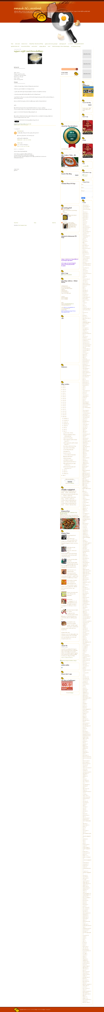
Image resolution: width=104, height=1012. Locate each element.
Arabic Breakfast (85, 225)
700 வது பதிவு (85, 216)
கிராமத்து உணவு (85, 551)
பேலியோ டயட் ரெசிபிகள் (87, 857)
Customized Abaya (86, 279)
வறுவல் (84, 957)
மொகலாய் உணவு (85, 929)
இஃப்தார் (84, 464)
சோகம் (84, 668)
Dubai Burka (85, 290)
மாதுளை (84, 892)
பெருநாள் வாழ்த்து (85, 847)
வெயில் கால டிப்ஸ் (85, 974)
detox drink (84, 281)
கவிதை (84, 540)
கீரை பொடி (84, 556)
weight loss (84, 418)
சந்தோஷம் (84, 612)
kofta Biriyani (85, 340)
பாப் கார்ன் (84, 794)
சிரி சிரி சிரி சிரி (69, 599)
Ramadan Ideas (85, 382)
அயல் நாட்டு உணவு (86, 434)
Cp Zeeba (84, 276)
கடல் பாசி (84, 526)
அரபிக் (84, 436)
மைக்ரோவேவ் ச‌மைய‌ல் (86, 928)
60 (64, 684)
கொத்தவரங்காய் (85, 601)
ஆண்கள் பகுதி (85, 457)
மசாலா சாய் (84, 875)
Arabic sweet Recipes (86, 231)
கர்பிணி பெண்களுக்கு (24, 124)
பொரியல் (84, 866)
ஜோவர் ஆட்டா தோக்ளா (86, 984)
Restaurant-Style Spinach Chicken (72, 216)
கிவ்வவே (84, 554)
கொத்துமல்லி (85, 602)
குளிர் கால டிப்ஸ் (85, 579)
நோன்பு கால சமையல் (86, 756)
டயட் (83, 671)
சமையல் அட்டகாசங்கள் (27, 8)
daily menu (84, 280)
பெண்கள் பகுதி (85, 844)
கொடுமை (84, 598)
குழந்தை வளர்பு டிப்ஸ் (86, 573)
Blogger (72, 692)
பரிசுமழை (84, 778)
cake (83, 255)
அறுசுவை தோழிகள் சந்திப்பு (86, 451)
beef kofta (84, 244)
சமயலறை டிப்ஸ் (85, 615)
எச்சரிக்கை (84, 510)
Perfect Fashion (85, 376)
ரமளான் (84, 938)
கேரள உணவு (85, 591)
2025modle (84, 212)
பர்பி (83, 783)
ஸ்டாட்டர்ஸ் (84, 986)
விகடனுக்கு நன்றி (85, 961)
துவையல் (84, 716)
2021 (63, 394)
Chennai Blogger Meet (86, 263)
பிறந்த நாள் (84, 823)
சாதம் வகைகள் (85, 630)
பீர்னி (83, 829)
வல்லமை (84, 956)
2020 (63, 396)
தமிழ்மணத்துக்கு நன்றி (86, 697)
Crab (83, 277)
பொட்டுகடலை (85, 865)
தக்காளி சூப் (85, 689)
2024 (63, 389)
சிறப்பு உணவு (85, 640)
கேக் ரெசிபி (84, 587)
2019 (63, 398)
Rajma (84, 379)
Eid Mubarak (85, 295)
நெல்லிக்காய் (85, 748)
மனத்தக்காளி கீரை (86, 887)
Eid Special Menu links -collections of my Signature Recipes (68, 513)
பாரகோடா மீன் (85, 795)
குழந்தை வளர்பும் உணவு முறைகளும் (51, 43)
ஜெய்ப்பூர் (84, 982)
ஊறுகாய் (84, 509)
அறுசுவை (84, 449)
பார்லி (83, 805)
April (64, 469)
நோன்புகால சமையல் (86, 763)
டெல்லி (84, 685)
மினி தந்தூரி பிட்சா (66, 451)
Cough (84, 274)
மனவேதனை (85, 889)
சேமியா (84, 661)
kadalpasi (84, 330)
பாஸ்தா (84, 809)
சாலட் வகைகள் (85, 633)
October (65, 422)
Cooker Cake (85, 272)
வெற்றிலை (84, 975)
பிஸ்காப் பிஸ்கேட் (85, 825)
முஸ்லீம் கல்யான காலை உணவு (86, 922)
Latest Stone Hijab (86, 350)
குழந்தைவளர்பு (85, 575)
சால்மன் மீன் (85, 635)
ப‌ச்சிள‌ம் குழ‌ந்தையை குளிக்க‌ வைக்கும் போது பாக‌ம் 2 (70, 440)
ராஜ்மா (84, 940)
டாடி (83, 674)
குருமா (84, 568)
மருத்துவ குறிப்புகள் (42, 46)
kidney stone (85, 336)
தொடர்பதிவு (85, 724)
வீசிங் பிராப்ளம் (85, 968)
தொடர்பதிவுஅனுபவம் (86, 725)
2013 (63, 409)
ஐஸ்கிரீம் (84, 520)
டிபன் (83, 675)
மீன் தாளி (84, 903)
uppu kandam (85, 414)
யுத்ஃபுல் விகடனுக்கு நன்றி (87, 932)
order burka (84, 369)
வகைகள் (84, 952)
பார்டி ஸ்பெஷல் (85, 802)
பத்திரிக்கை (85, 776)
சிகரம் (84, 636)
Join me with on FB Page (25, 46)
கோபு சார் (84, 605)
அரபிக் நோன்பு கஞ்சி (86, 441)
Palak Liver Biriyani (86, 372)
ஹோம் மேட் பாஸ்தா (86, 1002)
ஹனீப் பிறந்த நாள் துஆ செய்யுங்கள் (71, 548)
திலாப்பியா (84, 706)
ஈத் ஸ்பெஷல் (85, 494)
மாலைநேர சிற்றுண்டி (86, 894)
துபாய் (84, 714)
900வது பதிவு (85, 218)
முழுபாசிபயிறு (85, 918)
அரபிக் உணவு (85, 438)
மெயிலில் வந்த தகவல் (86, 925)
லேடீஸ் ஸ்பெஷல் (85, 949)
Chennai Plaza (85, 267)
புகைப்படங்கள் (85, 830)
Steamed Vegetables (86, 404)
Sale (83, 389)
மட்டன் (84, 879)
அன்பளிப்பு (84, 454)
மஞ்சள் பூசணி (85, 878)
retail (83, 386)
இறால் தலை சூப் (85, 482)
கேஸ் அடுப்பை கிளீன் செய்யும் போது (69, 446)
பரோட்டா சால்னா (85, 781)
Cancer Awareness (85, 256)
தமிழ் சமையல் (85, 696)
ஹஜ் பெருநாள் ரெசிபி (86, 993)
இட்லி (83, 468)
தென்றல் (84, 717)
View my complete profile (67, 657)
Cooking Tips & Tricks (86, 273)
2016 (63, 404)
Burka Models (85, 252)
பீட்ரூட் (84, 827)
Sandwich (84, 392)
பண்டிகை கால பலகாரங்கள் (85, 770)
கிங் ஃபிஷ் (84, 548)
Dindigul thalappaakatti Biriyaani (86, 285)
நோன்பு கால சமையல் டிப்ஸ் (87, 758)
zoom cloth (84, 425)
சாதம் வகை (84, 629)
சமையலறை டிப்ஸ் (85, 618)
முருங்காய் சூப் (85, 917)
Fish (83, 301)
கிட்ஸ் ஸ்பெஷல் (85, 549)
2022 (63, 393)
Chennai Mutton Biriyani (87, 265)
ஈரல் (83, 496)
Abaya (84, 220)
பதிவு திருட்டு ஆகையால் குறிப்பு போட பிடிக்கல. (72, 610)
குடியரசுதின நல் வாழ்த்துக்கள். (85, 564)
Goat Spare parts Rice (86, 308)
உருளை (84, 506)
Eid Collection (85, 294)
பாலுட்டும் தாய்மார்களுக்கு (67, 437)
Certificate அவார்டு (86, 258)
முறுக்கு (84, 919)
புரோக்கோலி (85, 838)
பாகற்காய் (84, 790)
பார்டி (83, 799)
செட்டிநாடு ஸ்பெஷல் (86, 656)
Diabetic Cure (85, 283)
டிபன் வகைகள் (85, 678)
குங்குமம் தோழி (85, 562)
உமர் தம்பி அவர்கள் (86, 505)
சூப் (83, 653)
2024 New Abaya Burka (86, 209)
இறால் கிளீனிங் (85, 480)
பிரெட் (83, 816)
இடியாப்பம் (84, 467)
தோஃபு (84, 730)
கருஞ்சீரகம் (84, 533)
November (65, 420)
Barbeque (84, 239)
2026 (63, 385)
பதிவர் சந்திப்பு (85, 773)
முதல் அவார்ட (85, 911)
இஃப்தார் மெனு (85, 466)
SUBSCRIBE (64, 73)
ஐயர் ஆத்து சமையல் (86, 519)
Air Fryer (84, 223)
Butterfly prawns (85, 253)
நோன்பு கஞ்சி (85, 755)
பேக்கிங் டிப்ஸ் (85, 851)
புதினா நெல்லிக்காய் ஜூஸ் (87, 833)
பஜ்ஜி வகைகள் (85, 788)
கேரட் (83, 590)
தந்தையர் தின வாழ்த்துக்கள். (85, 691)
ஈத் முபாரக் (84, 492)
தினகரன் (84, 707)
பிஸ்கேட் (84, 826)
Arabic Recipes (85, 228)
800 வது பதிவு (85, 217)
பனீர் (83, 787)
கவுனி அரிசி (85, 541)
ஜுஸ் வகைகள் (85, 979)
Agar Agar (84, 221)
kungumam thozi (85, 341)
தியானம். (84, 704)
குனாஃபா (84, 580)
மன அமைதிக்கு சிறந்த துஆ (68, 449)
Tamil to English (85, 410)
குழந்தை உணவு (85, 569)
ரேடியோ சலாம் (85, 946)
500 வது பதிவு (85, 213)
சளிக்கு (84, 625)
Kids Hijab (84, 337)
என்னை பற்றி (17, 43)
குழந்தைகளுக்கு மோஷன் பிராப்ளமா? (69, 461)
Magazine (84, 354)
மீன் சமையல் (85, 900)
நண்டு (84, 742)
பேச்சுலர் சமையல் (85, 852)
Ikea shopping (85, 327)
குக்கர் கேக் (85, 561)
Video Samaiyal (85, 417)
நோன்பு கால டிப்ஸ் (85, 760)
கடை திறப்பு (84, 528)
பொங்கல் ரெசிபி (85, 862)
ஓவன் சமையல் (85, 523)
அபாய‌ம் (84, 432)
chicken (84, 269)
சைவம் (49, 46)
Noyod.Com (40, 1009)
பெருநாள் (84, 845)
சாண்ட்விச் (84, 628)
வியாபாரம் (84, 964)
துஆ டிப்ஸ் (84, 710)
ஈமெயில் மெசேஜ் (85, 495)
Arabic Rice (84, 230)
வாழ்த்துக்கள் (85, 960)
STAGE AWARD (85, 403)
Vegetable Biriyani (86, 415)
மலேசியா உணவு (85, 886)
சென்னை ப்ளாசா (24, 43)
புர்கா (83, 840)
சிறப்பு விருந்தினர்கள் (86, 642)
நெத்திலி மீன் (85, 746)
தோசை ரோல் (85, 731)
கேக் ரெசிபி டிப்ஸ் (85, 589)
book (83, 249)
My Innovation (85, 362)
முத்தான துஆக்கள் (66, 209)
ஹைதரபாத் (84, 1000)
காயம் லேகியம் (85, 544)
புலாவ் (83, 841)
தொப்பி (84, 727)
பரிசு (83, 777)
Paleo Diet (84, 373)
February (65, 473)
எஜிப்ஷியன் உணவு (85, 516)
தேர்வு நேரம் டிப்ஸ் (85, 720)
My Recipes (84, 364)
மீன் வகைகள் (85, 904)
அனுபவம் (84, 453)
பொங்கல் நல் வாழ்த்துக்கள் (87, 859)
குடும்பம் (84, 566)
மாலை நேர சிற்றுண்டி (86, 893)
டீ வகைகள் (84, 681)
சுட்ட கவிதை (85, 646)
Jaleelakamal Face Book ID (79, 43)
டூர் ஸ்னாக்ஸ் (85, 682)
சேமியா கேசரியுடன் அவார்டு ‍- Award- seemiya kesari (72, 581)
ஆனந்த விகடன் (85, 463)
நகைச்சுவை (84, 741)
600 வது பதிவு (85, 214)
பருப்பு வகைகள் (85, 780)
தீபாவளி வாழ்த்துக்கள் (86, 709)
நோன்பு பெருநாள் (85, 762)
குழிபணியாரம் (85, 577)
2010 (63, 414)
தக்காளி (84, 688)
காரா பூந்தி (84, 545)
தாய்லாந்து (84, 703)
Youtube (84, 422)
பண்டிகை (84, 766)
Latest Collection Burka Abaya (86, 346)
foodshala (84, 302)
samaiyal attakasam (86, 390)
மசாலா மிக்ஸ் (85, 876)
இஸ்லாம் (84, 491)
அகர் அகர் (84, 427)
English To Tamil (85, 299)
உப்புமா (84, 503)
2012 (63, 411)
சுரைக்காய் (84, 649)
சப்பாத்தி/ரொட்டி (85, 614)
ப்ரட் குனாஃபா (85, 871)
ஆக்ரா (84, 456)
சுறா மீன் (84, 651)
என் (83, 512)
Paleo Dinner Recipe (86, 375)
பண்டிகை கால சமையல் (86, 767)
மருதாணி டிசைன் (85, 880)
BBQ (83, 242)
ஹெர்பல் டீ (84, 996)
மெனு (83, 926)
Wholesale (84, 420)
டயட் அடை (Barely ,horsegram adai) (69, 454)
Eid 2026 (84, 292)
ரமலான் (84, 936)
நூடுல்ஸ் (84, 745)
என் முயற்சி (84, 515)
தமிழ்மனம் (84, 699)
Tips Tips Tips (85, 411)
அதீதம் (84, 429)
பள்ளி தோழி (85, 785)
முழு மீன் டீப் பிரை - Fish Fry (68, 432)
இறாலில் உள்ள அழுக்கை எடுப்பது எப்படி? (86, 476)
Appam (84, 224)
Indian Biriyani (85, 329)
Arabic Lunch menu (86, 227)
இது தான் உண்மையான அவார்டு (86, 471)
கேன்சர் (84, 595)
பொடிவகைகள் (85, 864)
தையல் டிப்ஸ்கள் (34, 46)
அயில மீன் (84, 435)
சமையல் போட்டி (85, 622)
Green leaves (85, 312)
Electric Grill (85, 298)
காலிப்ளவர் (84, 547)
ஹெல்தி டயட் (85, 998)
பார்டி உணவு (84, 801)
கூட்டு (83, 583)
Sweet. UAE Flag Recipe (86, 407)
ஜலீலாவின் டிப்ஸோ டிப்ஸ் (15, 46)
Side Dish (84, 397)
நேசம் (83, 749)
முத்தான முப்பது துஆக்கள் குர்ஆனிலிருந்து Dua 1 (70, 211)
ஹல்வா (84, 989)
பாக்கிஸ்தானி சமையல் (86, 791)
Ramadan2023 (85, 385)
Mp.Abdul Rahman (86, 359)
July (64, 427)
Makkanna (84, 355)
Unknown (19, 142)
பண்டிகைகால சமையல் (86, 771)
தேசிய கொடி (85, 718)
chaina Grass (85, 259)
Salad (83, 387)
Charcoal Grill (85, 260)
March (65, 471)
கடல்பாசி (84, 527)
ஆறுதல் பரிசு (85, 461)
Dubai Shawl (85, 291)
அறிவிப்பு (84, 448)
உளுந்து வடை (85, 508)
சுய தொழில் (84, 647)
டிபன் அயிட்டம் (85, 676)
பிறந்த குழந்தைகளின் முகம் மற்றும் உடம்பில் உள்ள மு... (69, 464)
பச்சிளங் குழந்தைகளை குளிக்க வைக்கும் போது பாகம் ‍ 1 (70, 443)
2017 (63, 402)
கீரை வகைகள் (85, 558)
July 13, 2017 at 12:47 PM (23, 146)
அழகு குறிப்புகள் (85, 446)
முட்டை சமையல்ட (85, 908)
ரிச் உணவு (84, 942)
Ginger (84, 305)
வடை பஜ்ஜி (84, 953)
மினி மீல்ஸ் (84, 899)
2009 (63, 416)
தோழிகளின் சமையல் (86, 734)
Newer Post (16, 222)
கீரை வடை (84, 559)
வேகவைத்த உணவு (86, 977)
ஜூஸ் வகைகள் (85, 981)
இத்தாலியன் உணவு (86, 473)
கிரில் (83, 552)
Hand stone (84, 316)
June (64, 429)
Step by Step (85, 406)
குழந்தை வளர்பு (85, 572)
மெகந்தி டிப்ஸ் (85, 924)
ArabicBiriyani (85, 232)
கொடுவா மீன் (85, 600)
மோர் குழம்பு (85, 931)
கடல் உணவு (84, 524)
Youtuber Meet (85, 424)
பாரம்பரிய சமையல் (86, 797)
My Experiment (85, 361)
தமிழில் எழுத (85, 695)
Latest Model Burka (86, 348)
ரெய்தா (84, 945)
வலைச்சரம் (84, 954)
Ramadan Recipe (85, 383)
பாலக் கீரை (84, 806)
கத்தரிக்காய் (85, 531)
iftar (83, 326)
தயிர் (83, 702)
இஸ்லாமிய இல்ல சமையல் (87, 488)
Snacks (84, 399)
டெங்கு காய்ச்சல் (85, 683)
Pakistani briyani (85, 371)
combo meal (85, 270)
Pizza (83, 378)
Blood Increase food (86, 248)
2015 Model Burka (86, 206)
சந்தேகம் (84, 611)
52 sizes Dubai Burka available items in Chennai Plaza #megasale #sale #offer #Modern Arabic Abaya (72, 225)
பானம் (84, 808)
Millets (84, 357)
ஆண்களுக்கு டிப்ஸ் (62, 43)
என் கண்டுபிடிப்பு (85, 513)
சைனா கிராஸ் (85, 665)
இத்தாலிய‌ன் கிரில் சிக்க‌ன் (67, 456)
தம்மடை (84, 700)
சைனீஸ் (84, 667)
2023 (63, 391)
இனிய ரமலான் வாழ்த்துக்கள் (85, 486)
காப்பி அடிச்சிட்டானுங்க (86, 542)
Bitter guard (84, 246)
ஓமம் (83, 522)
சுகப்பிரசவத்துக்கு (86, 644)
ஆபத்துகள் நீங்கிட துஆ (65, 632)
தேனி (83, 721)
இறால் (83, 478)
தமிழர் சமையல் (85, 693)
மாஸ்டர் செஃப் (85, 896)
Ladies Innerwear (85, 343)
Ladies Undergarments (86, 344)
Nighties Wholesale (86, 365)
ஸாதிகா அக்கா (85, 985)
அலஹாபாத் (84, 442)
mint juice (84, 358)
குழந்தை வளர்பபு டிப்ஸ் (86, 570)
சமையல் (84, 619)
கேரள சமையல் (85, 593)
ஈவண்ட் (84, 498)
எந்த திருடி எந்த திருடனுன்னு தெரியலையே (72, 560)
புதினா (84, 831)
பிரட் (83, 812)
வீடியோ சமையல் (85, 971)
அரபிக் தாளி (85, 439)
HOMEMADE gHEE (86, 322)
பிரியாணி (84, 813)
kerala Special (85, 332)
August (65, 425)
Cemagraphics (48, 1009)
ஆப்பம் (84, 459)
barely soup (84, 241)
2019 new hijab (85, 207)
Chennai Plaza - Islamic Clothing (68, 222)
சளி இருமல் (84, 623)
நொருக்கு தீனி (85, 752)
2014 (63, 407)
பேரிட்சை (84, 854)
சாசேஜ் (84, 626)
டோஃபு (84, 686)
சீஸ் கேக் (84, 643)
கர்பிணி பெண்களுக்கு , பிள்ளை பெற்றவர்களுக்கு (60, 46)
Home (12, 43)
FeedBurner (72, 483)
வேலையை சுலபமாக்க (67, 453)
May (64, 431)
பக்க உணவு (84, 764)
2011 (63, 413)
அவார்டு (84, 445)
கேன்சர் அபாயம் (85, 597)
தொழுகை (84, 728)
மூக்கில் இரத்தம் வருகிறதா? (68, 460)
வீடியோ (84, 970)
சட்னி (83, 608)
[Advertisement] (52, 32)
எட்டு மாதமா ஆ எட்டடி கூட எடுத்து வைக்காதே (71, 570)
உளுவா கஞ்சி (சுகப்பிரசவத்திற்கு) (28, 51)
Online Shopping (85, 368)
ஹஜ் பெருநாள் (85, 992)
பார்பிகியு (84, 804)
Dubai (84, 288)
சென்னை (84, 657)
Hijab (83, 319)
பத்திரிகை (84, 774)
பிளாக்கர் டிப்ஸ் (85, 819)
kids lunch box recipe (86, 339)
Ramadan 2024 (85, 380)
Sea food (84, 393)
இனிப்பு (19, 124)
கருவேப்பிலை (85, 534)
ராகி (83, 939)
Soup (83, 400)
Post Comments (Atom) (23, 225)
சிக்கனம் (84, 637)
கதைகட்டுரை (85, 530)
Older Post (54, 222)
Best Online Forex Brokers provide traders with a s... (69, 495)
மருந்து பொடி (85, 885)
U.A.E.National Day (86, 413)
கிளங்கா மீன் (85, 555)
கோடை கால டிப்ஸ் (85, 604)
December (65, 418)
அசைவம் (84, 428)
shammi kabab (85, 396)
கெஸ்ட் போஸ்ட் (85, 584)
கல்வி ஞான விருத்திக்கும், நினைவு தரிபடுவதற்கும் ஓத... (69, 435)
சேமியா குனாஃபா (85, 662)
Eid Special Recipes (86, 297)
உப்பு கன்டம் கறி (85, 502)
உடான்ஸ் (84, 501)
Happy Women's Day (86, 318)
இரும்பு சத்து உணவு (86, 474)
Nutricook (84, 366)
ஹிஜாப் (84, 995)
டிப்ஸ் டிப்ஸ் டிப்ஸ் (85, 679)
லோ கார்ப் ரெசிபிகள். (86, 950)
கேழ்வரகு (84, 594)
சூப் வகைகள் (85, 654)
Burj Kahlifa (85, 251)
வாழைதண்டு (85, 959)
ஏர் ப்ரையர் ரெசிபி (85, 517)
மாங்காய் (84, 890)
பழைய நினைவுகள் (86, 784)
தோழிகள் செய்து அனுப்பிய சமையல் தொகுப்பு (86, 738)
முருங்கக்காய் (85, 914)
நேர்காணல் (84, 751)
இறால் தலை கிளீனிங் (86, 481)
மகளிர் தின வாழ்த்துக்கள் (87, 872)
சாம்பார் (84, 632)
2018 (63, 400)
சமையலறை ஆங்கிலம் (86, 616)
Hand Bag (84, 315)
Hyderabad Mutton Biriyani (86, 324)
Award (84, 238)
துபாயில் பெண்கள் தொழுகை (86, 712)
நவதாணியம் (85, 744)
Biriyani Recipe (85, 245)
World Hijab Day (85, 421)
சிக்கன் (84, 639)
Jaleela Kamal (19, 131)
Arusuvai (84, 234)
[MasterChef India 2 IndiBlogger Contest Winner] (88, 134)
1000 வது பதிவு (85, 205)
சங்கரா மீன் (84, 607)
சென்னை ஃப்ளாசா (86, 658)
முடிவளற (84, 905)
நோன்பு (84, 753)
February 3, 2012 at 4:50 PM (24, 139)
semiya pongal (85, 394)
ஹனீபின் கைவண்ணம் (86, 991)
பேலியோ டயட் (85, 855)
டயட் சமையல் (70, 43)
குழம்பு (84, 576)
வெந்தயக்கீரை (85, 972)
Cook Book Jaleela (66, 214)
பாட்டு (83, 792)
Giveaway (84, 306)
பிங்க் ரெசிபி (85, 811)
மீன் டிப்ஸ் (84, 901)
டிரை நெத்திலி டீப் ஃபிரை (71, 621)
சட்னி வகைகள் (85, 609)
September (65, 423)
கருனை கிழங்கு (85, 535)
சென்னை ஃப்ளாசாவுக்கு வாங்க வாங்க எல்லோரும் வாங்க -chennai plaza (72, 594)
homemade (84, 320)
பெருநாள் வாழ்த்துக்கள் (86, 848)
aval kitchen (85, 237)
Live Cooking (85, 353)
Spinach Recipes (85, 401)
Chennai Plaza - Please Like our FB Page (36, 43)
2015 (63, 405)
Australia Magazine (86, 235)
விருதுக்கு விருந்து (85, 966)
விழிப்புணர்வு (85, 967)
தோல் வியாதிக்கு (85, 732)
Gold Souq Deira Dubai (86, 309)
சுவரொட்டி (84, 650)
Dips (83, 287)
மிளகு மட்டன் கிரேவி (86, 897)
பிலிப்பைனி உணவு (85, 818)
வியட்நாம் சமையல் (85, 963)
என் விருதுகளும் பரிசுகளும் (76, 46)
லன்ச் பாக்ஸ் (85, 947)
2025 (63, 387)
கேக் (83, 586)
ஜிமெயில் (84, 978)
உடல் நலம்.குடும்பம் (85, 499)
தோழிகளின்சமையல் (86, 735)
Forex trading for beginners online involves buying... (68, 498)
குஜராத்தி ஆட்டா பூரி (86, 582)
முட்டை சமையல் (85, 907)
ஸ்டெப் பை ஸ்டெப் (85, 988)
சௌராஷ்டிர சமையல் (86, 669)
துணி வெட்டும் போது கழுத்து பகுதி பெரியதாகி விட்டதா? (69, 467)
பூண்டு (84, 843)
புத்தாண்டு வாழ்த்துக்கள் (87, 836)
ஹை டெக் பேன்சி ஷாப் (86, 999)
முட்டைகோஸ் (85, 910)
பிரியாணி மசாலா (85, 815)
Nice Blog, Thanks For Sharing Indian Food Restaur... (68, 491)
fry (83, 304)
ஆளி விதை (84, 460)
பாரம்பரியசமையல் (85, 798)
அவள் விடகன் (85, 443)
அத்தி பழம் (84, 431)
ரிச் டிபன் (84, 943)
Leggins (84, 351)
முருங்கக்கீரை (85, 915)
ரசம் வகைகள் (85, 935)
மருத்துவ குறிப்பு (85, 882)
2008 (63, 475)
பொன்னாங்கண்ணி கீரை (87, 868)
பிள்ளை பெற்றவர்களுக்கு (87, 820)
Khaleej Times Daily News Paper (87, 334)
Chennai (84, 262)
